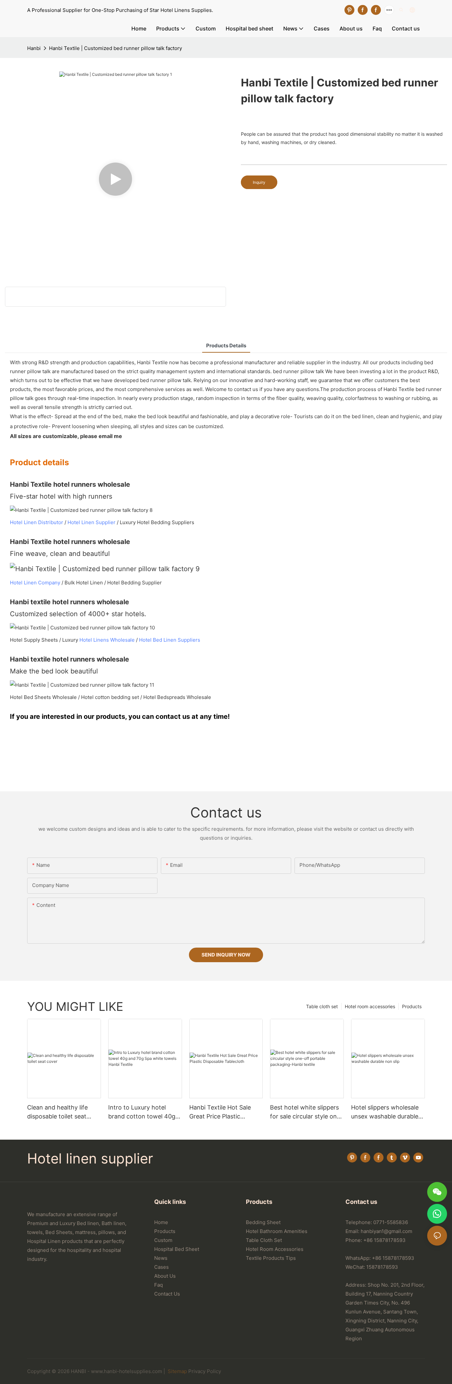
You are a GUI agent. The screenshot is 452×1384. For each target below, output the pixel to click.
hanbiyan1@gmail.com (386, 1231)
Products (412, 1006)
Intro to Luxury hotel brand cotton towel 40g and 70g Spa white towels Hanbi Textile (144, 1112)
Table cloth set (322, 1006)
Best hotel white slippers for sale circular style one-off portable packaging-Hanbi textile (306, 1112)
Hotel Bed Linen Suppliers (169, 640)
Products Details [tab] (226, 345)
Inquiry (259, 182)
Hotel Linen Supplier (91, 522)
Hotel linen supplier (90, 1158)
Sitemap (176, 1371)
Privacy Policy (204, 1371)
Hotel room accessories (370, 1006)
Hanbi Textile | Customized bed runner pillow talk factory (115, 48)
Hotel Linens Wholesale (107, 640)
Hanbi (34, 48)
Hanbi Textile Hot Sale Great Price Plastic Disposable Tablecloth (220, 1112)
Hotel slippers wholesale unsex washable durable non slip (385, 1112)
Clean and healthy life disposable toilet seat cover (57, 1112)
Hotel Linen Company (35, 582)
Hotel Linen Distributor (36, 522)
